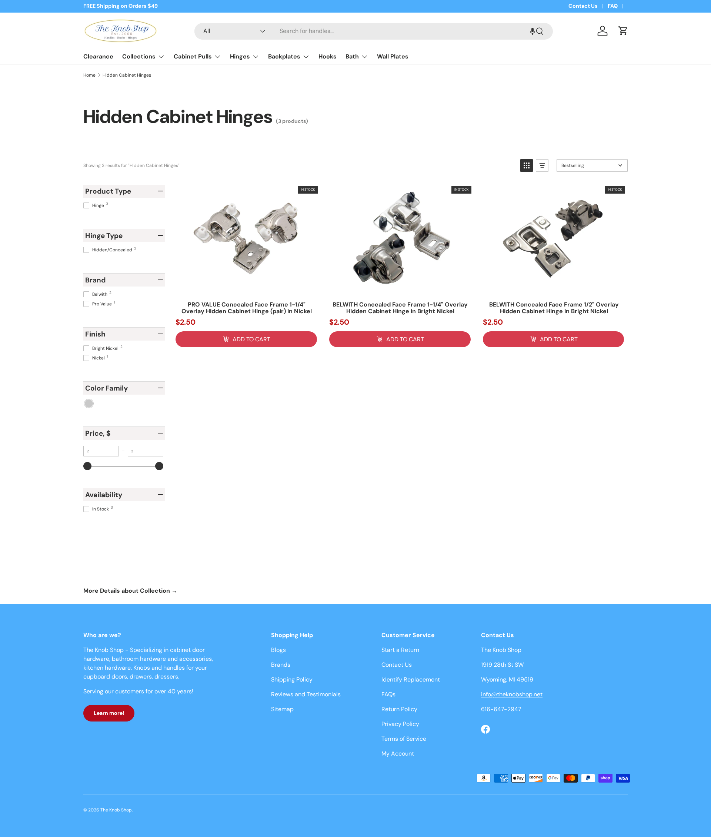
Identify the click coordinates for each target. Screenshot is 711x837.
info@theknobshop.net (512, 694)
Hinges (240, 56)
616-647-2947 (501, 709)
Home (89, 75)
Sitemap (282, 709)
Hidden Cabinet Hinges (127, 75)
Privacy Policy (400, 724)
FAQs (388, 694)
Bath (352, 56)
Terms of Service (403, 739)
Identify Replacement (410, 679)
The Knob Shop (116, 810)
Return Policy (399, 709)
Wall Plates (392, 56)
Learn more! (109, 713)
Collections (139, 56)
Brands (280, 665)
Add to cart (251, 339)
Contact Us (583, 6)
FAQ (613, 6)
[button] (532, 31)
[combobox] (373, 31)
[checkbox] (89, 403)
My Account (397, 753)
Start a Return (400, 650)
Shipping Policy (292, 679)
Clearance (98, 56)
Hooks (327, 56)
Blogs (278, 650)
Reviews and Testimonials (306, 694)
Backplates (284, 56)
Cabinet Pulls (193, 56)
